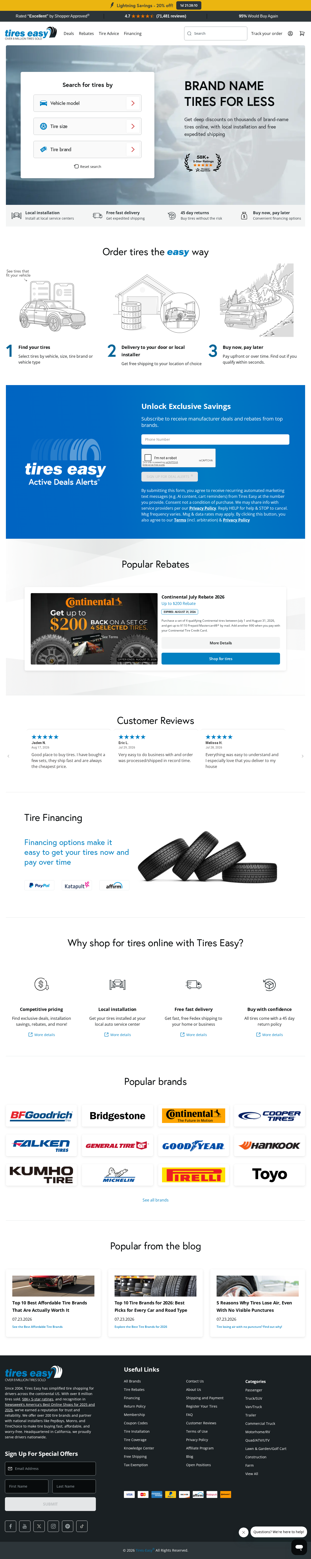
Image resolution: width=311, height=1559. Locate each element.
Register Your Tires (201, 1406)
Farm (249, 1465)
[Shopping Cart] (302, 33)
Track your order (266, 33)
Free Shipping (135, 1456)
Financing (133, 33)
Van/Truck (253, 1406)
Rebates (86, 33)
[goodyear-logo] (193, 1145)
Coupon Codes (136, 1423)
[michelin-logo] (117, 1174)
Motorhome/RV (257, 1431)
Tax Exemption (136, 1464)
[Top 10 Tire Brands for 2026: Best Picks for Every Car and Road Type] (156, 1286)
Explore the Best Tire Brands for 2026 (141, 1327)
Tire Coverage (135, 1439)
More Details (221, 642)
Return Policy (135, 1406)
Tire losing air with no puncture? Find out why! (249, 1327)
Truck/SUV (253, 1398)
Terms (180, 520)
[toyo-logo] (269, 1174)
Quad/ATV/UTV (257, 1440)
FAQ (189, 1414)
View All (251, 1473)
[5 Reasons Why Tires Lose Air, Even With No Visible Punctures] (258, 1286)
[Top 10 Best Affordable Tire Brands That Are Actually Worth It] (53, 1286)
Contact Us (195, 1381)
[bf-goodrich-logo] (41, 1115)
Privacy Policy (202, 508)
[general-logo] (117, 1145)
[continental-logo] (193, 1115)
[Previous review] (8, 756)
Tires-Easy (145, 1550)
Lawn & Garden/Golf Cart (265, 1448)
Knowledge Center (139, 1448)
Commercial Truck (260, 1423)
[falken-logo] (41, 1145)
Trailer (250, 1415)
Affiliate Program (200, 1448)
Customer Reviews (201, 1423)
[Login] (290, 33)
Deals (69, 33)
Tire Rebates (134, 1389)
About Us (193, 1389)
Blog (189, 1456)
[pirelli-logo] (193, 1174)
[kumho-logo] (41, 1174)
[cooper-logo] (269, 1115)
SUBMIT (50, 1504)
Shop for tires (220, 658)
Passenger (253, 1390)
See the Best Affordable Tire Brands (37, 1327)
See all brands (156, 1200)
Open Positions (198, 1464)
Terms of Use (197, 1431)
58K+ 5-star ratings (37, 1399)
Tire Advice (109, 33)
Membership (134, 1414)
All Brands (132, 1381)
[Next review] (302, 756)
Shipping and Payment (204, 1398)
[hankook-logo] (269, 1145)
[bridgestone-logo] (117, 1115)
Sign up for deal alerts (170, 476)
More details (44, 1034)
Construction (256, 1457)
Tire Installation (137, 1431)
